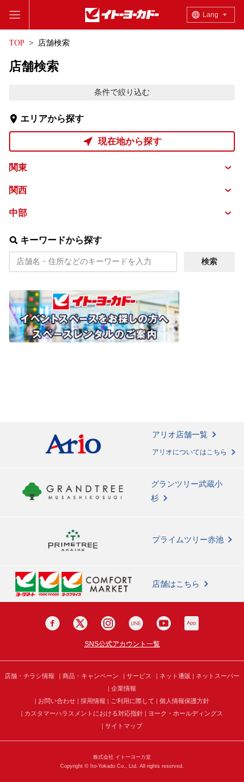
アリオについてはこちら (189, 452)
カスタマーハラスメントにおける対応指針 (83, 713)
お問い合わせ (56, 700)
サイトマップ (123, 725)
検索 (209, 261)
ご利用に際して (132, 700)
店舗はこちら (176, 583)
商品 (68, 675)
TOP (16, 43)
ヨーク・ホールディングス (185, 713)
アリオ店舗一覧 (180, 434)
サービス (139, 675)
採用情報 (93, 700)
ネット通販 (175, 675)
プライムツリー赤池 (188, 539)
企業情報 (123, 688)
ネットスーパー (217, 675)
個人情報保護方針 (184, 700)
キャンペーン (100, 675)
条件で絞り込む (122, 92)
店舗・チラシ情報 (29, 675)
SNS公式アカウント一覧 (122, 644)
